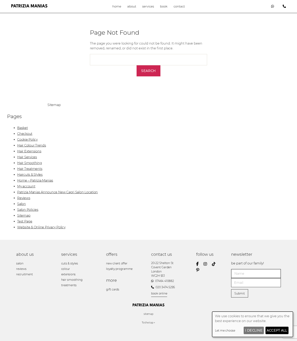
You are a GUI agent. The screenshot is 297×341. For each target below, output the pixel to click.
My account (26, 186)
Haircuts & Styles (30, 175)
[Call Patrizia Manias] (284, 6)
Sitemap (23, 215)
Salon (21, 204)
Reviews (23, 198)
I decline (254, 330)
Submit (239, 293)
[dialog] (252, 324)
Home (116, 6)
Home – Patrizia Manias (35, 180)
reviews (21, 269)
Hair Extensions (29, 151)
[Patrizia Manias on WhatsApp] (272, 6)
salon (19, 263)
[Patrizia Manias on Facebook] (199, 264)
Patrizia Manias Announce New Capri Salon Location (57, 192)
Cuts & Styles (69, 263)
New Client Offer (116, 263)
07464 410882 (164, 281)
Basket (22, 128)
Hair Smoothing (29, 163)
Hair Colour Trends (31, 145)
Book (163, 6)
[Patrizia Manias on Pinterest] (199, 270)
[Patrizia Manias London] (29, 6)
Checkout (24, 134)
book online (159, 293)
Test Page (24, 221)
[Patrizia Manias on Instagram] (207, 264)
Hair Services (27, 157)
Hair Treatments (29, 169)
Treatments (69, 285)
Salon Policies (27, 210)
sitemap (148, 313)
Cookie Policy (27, 139)
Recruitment (24, 274)
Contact (179, 6)
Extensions (68, 274)
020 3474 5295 (165, 287)
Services (148, 6)
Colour (65, 269)
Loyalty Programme (119, 269)
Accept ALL (277, 330)
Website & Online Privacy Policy (41, 227)
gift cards (112, 289)
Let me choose (225, 330)
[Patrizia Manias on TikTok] (216, 264)
